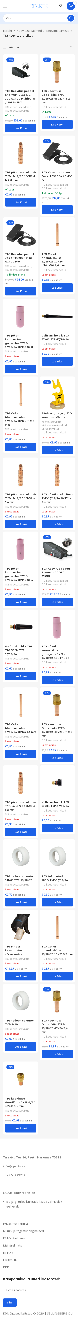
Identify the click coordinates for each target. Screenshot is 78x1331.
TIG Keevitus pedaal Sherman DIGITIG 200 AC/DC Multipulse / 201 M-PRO (20, 96)
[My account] (61, 6)
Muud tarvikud (50, 429)
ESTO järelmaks (14, 1238)
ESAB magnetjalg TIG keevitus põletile (57, 415)
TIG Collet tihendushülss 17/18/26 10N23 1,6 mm (20, 727)
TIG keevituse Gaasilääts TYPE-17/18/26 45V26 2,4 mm (55, 1026)
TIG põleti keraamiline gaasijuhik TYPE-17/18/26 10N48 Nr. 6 (19, 574)
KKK (6, 1267)
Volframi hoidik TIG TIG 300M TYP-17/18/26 (18, 650)
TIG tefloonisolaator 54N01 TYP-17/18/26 (19, 878)
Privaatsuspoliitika (15, 1224)
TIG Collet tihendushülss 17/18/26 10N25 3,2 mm (57, 950)
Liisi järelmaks (12, 1245)
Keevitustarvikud (57, 31)
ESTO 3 (8, 1253)
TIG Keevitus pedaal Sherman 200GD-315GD (56, 572)
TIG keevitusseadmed (18, 107)
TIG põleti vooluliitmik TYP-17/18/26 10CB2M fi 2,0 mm (20, 176)
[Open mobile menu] (5, 6)
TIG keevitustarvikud (17, 110)
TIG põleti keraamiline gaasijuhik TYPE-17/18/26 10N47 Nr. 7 (55, 652)
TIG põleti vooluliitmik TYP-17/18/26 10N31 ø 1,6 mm (20, 498)
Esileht (7, 31)
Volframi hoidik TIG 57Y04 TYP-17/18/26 (55, 803)
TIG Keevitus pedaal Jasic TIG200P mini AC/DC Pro (19, 257)
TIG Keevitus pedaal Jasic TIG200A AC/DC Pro (57, 176)
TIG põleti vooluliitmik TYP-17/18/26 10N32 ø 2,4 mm (57, 498)
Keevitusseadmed (29, 31)
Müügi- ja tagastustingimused (23, 1231)
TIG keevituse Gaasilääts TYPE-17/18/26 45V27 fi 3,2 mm (56, 96)
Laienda (13, 47)
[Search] (70, 18)
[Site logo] (39, 6)
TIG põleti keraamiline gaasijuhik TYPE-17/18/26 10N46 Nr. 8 (19, 341)
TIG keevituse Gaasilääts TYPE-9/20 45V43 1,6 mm (20, 1102)
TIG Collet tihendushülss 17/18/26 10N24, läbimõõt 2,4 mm (53, 259)
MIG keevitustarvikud (54, 425)
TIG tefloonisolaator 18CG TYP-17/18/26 (56, 878)
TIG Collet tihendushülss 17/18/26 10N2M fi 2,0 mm (19, 418)
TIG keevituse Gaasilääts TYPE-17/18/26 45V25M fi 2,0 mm (57, 729)
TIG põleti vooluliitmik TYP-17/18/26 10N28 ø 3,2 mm (20, 805)
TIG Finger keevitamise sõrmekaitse (13, 950)
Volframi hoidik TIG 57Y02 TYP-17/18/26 (55, 337)
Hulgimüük (10, 1260)
